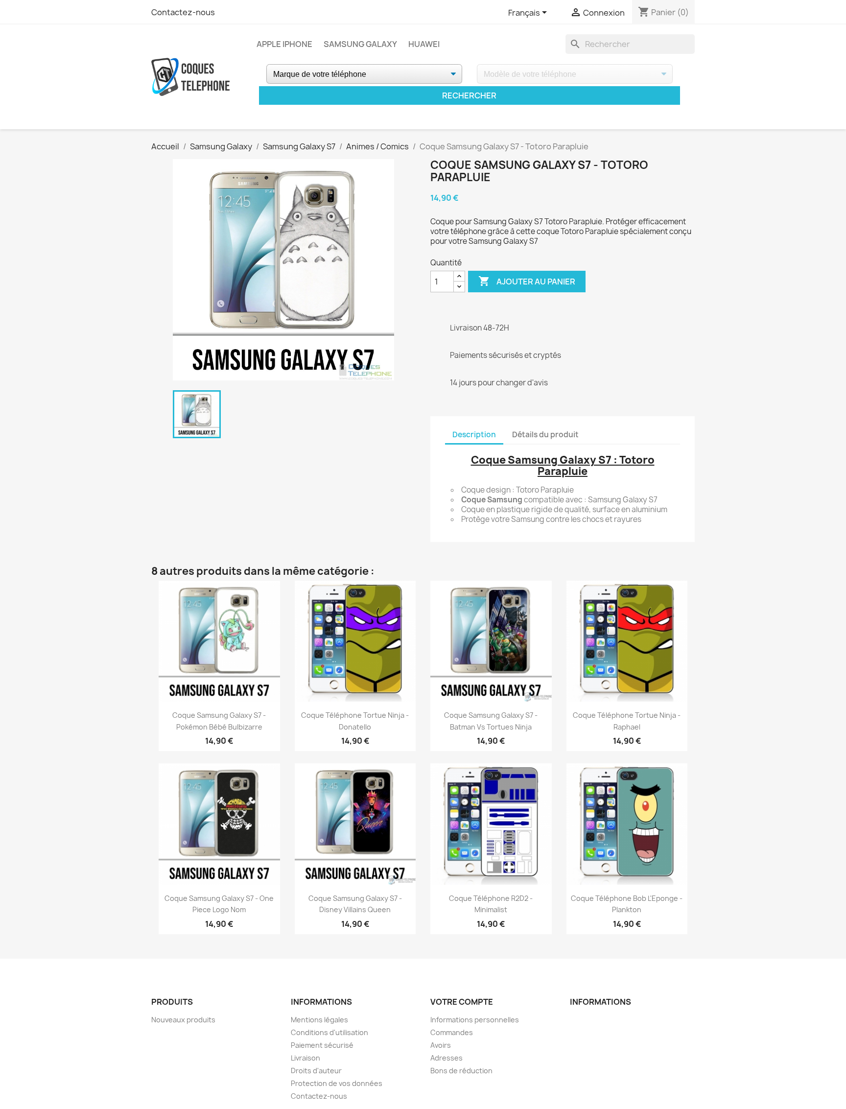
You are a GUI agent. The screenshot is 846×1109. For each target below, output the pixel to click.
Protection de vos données (336, 1083)
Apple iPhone (284, 44)
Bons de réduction (461, 1070)
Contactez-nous (183, 12)
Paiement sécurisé (322, 1045)
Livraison (305, 1057)
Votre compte (461, 1001)
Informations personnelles (474, 1019)
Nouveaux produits (183, 1019)
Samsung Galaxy (360, 44)
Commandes (451, 1032)
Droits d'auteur (316, 1070)
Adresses (446, 1057)
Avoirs (440, 1045)
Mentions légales (319, 1019)
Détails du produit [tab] (545, 434)
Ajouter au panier (526, 281)
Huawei (424, 44)
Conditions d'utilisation (329, 1032)
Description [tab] (474, 434)
